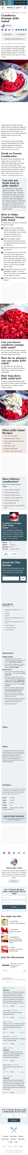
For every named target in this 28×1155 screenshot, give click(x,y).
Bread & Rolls (5, 1139)
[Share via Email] (12, 30)
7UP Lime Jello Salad (10, 436)
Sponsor (21, 1146)
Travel (15, 1146)
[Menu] (3, 8)
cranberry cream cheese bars (13, 497)
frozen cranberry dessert (12, 490)
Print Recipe (6, 554)
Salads (10, 1142)
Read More (14, 881)
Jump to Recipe (7, 34)
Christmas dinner (13, 149)
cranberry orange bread (11, 500)
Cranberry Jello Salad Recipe (13, 451)
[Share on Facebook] (2, 30)
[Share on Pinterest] (6, 30)
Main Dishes (13, 1136)
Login (24, 970)
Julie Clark (8, 25)
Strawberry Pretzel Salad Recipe (15, 950)
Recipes (8, 12)
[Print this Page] (19, 853)
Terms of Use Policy (19, 43)
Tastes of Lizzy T (14, 8)
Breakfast (5, 1136)
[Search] (25, 8)
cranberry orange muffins (12, 495)
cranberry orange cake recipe (10, 175)
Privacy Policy (19, 1152)
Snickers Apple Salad (10, 448)
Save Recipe (22, 34)
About (4, 1146)
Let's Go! (14, 907)
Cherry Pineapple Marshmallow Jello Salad (15, 940)
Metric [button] (12, 605)
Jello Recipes (24, 12)
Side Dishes (21, 1139)
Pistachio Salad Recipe (17, 923)
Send (23, 578)
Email (4, 575)
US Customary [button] (6, 605)
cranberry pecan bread (11, 492)
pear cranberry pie (10, 503)
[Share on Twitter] (9, 30)
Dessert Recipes (15, 12)
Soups (16, 1142)
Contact (10, 1146)
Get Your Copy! (20, 2)
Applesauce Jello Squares (12, 438)
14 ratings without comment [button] (17, 965)
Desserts (20, 1136)
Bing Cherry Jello (9, 446)
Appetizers (14, 1139)
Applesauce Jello (15, 931)
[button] (16, 30)
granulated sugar (12, 627)
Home (2, 12)
